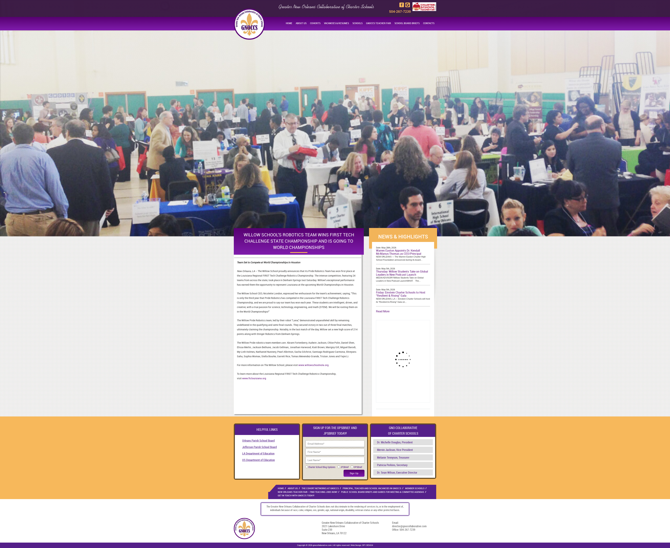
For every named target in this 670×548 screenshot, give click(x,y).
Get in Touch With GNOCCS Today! (296, 495)
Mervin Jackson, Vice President (395, 450)
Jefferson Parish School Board (259, 447)
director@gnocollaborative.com (409, 526)
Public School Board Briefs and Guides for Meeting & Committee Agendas (382, 492)
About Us (301, 23)
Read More (382, 311)
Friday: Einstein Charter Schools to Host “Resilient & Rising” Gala (400, 294)
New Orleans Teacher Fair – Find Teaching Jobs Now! (307, 492)
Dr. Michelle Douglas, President (395, 442)
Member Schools (415, 488)
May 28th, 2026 (388, 247)
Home (289, 23)
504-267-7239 (400, 11)
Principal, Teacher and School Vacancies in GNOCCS (372, 488)
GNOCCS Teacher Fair (378, 23)
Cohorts (315, 23)
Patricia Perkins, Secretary (392, 465)
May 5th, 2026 (388, 268)
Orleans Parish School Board (258, 440)
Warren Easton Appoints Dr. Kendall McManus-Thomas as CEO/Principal (398, 252)
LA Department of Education (258, 453)
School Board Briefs (407, 23)
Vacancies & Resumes (336, 23)
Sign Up (354, 473)
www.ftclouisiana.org (254, 378)
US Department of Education (258, 460)
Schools (357, 23)
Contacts (428, 23)
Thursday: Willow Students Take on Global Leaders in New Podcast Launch (402, 273)
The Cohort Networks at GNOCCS (320, 488)
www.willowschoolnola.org (313, 365)
